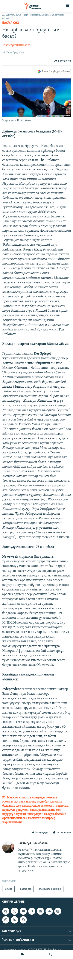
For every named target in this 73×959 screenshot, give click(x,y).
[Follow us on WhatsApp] (5, 920)
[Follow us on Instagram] (57, 911)
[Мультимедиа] (22, 954)
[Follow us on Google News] (40, 911)
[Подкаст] (23, 920)
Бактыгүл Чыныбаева (16, 45)
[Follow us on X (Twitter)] (14, 911)
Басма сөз (10, 23)
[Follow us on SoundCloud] (49, 911)
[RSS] (14, 920)
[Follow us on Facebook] (5, 911)
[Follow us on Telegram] (31, 911)
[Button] (62, 60)
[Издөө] (50, 954)
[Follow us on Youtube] (23, 911)
